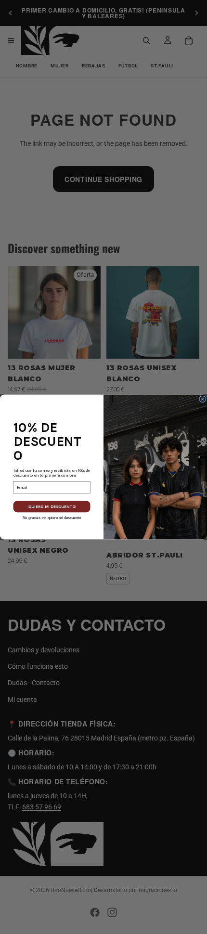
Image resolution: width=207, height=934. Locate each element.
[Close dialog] (203, 399)
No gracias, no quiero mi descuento (52, 517)
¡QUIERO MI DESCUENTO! (51, 506)
